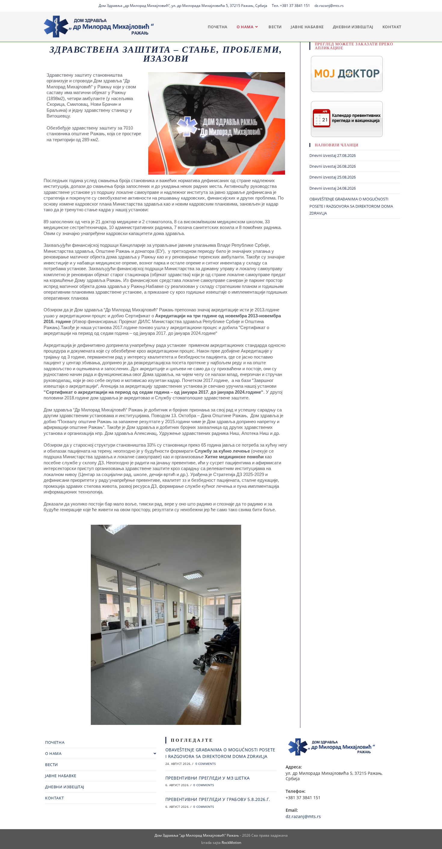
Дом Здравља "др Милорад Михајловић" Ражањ (197, 835)
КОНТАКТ (54, 798)
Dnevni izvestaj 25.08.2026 (332, 177)
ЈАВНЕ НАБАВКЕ (60, 775)
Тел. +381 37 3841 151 (291, 5)
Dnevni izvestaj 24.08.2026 (332, 188)
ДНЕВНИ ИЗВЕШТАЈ (64, 786)
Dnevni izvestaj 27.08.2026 (332, 155)
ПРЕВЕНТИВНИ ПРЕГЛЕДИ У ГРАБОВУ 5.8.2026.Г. (217, 799)
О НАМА (53, 753)
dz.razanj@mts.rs (329, 5)
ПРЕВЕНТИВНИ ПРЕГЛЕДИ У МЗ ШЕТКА (207, 778)
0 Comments (205, 764)
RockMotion (231, 842)
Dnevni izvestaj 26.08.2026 (332, 166)
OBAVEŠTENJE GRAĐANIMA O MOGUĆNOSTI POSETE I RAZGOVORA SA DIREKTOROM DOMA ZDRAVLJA (351, 206)
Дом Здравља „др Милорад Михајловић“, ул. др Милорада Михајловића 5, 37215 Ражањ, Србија (183, 5)
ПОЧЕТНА (54, 742)
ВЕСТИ (51, 764)
